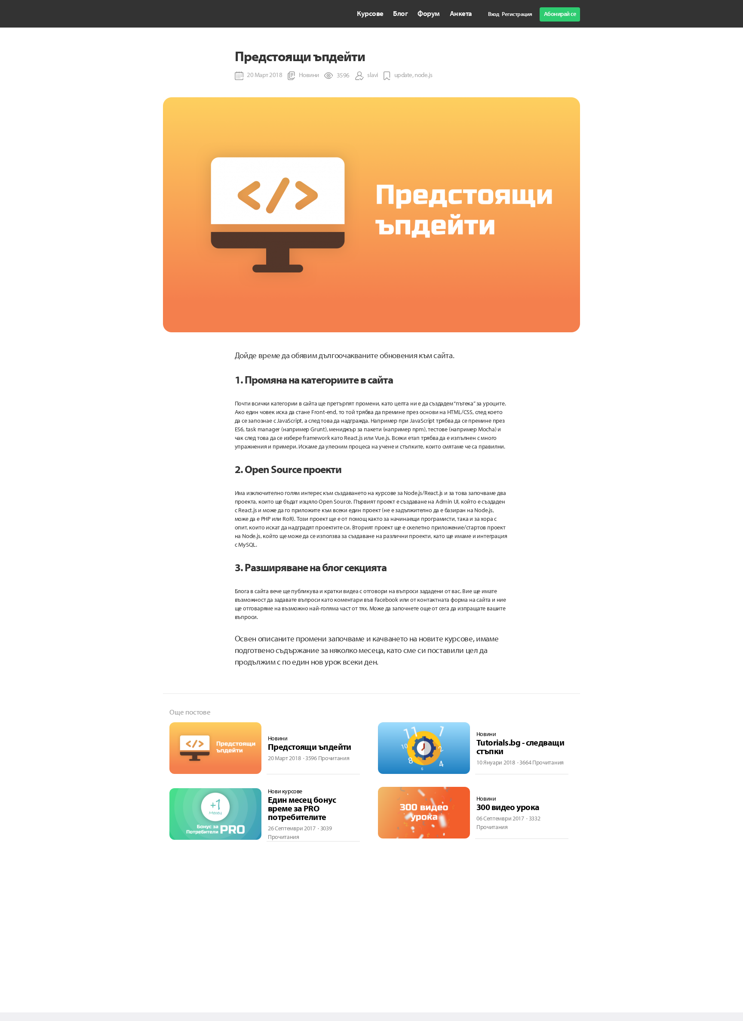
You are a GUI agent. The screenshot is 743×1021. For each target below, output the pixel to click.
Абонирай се (560, 14)
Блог (400, 13)
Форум (429, 13)
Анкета (461, 13)
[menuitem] (370, 13)
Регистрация (517, 13)
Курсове (370, 13)
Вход (493, 13)
